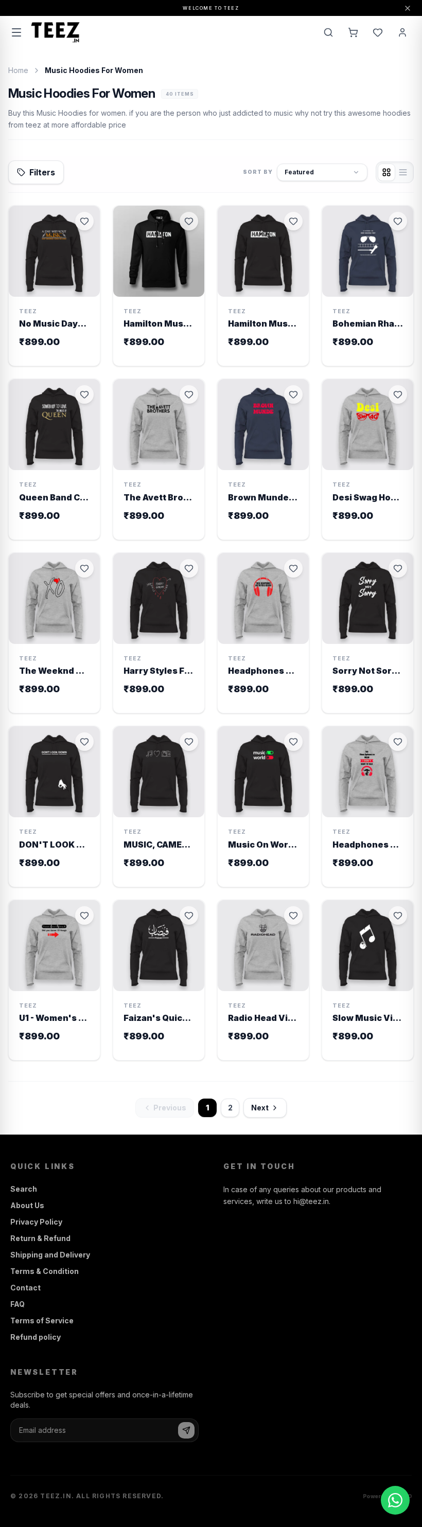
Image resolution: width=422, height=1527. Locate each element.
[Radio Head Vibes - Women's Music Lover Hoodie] (263, 980)
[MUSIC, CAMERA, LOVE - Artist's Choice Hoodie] (159, 806)
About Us (27, 1205)
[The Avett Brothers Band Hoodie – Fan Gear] (159, 459)
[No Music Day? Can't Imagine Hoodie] (54, 286)
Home (18, 70)
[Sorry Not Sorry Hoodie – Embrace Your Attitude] (368, 633)
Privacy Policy (36, 1221)
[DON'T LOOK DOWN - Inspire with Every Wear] (54, 806)
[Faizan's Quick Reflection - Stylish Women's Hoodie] (159, 980)
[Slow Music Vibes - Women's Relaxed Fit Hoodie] (368, 980)
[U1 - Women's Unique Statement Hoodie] (54, 980)
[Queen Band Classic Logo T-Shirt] (54, 459)
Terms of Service (42, 1320)
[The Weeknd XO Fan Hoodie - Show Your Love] (54, 633)
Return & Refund (40, 1238)
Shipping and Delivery (50, 1254)
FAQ (17, 1304)
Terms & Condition (44, 1271)
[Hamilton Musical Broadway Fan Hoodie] (159, 286)
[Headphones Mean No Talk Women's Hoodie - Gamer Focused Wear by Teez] (368, 806)
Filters (42, 172)
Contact (25, 1287)
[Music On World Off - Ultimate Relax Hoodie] (263, 806)
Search (23, 1188)
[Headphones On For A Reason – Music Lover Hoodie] (263, 633)
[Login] (402, 32)
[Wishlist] (377, 32)
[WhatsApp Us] (395, 1500)
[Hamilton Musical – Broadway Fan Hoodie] (263, 286)
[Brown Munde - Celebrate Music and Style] (263, 459)
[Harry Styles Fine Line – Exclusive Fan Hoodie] (159, 633)
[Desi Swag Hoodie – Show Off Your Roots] (368, 459)
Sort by (258, 172)
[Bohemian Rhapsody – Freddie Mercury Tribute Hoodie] (368, 286)
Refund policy (35, 1337)
